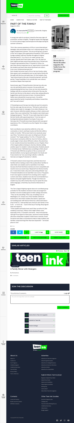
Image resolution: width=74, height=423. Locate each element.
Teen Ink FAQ (13, 369)
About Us (12, 358)
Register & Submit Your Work (48, 378)
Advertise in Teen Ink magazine (48, 358)
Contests (3, 295)
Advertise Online (45, 367)
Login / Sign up (63, 15)
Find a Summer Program (36, 331)
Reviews (3, 204)
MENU (14, 15)
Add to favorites (39, 237)
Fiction (3, 114)
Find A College (33, 325)
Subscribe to (38, 315)
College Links (44, 401)
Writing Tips (44, 386)
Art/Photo (3, 249)
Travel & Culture (32, 20)
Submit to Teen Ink (34, 320)
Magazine (3, 23)
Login (66, 293)
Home (12, 20)
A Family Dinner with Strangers (23, 269)
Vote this (61, 232)
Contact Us (13, 360)
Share (12, 229)
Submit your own (60, 237)
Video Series (44, 408)
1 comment (15, 275)
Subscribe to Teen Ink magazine (48, 391)
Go (47, 15)
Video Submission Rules (47, 384)
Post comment (63, 307)
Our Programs (13, 363)
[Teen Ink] (16, 6)
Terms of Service (14, 373)
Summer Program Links (47, 399)
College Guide (3, 397)
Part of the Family (45, 20)
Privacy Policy (13, 371)
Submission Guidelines (46, 382)
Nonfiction (3, 159)
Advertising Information (47, 360)
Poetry (3, 68)
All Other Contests (14, 403)
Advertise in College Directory (48, 363)
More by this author (22, 32)
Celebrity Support (14, 365)
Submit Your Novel (45, 380)
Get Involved (44, 388)
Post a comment (19, 237)
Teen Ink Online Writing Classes (49, 403)
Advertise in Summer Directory (48, 365)
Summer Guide (3, 344)
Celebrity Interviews (15, 367)
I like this (41, 232)
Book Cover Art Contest (16, 401)
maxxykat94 (23, 30)
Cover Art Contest (14, 399)
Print (13, 226)
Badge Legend (44, 410)
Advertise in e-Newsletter (47, 369)
